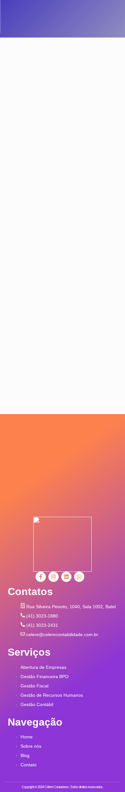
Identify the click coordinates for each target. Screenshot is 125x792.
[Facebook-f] (41, 577)
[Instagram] (53, 577)
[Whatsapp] (79, 577)
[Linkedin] (66, 577)
